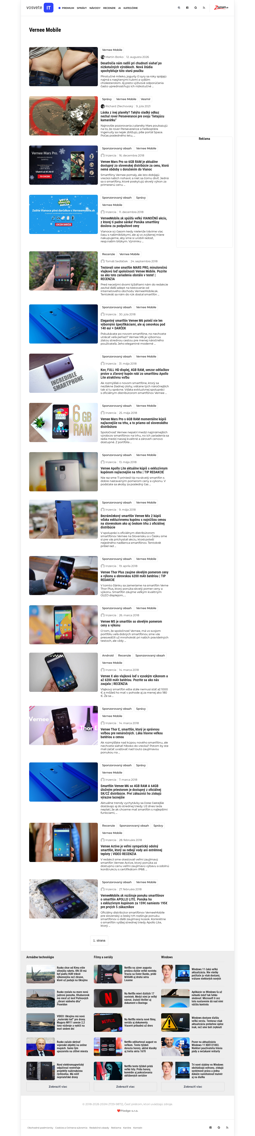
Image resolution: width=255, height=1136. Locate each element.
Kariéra (127, 1127)
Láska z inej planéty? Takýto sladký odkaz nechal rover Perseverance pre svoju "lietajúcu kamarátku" (132, 116)
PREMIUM (68, 8)
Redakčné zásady (99, 1127)
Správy (107, 99)
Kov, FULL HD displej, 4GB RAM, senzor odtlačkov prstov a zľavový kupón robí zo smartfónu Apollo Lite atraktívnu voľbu (135, 373)
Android (108, 655)
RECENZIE (109, 8)
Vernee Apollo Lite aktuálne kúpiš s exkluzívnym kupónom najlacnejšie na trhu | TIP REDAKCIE (134, 470)
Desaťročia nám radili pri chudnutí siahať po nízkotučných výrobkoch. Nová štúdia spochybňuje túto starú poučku (131, 67)
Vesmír (146, 99)
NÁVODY (95, 8)
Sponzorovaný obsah (117, 148)
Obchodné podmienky (40, 1127)
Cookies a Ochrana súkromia (71, 1127)
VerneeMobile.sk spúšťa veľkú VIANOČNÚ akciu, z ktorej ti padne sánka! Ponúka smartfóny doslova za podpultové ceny (134, 222)
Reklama (116, 1127)
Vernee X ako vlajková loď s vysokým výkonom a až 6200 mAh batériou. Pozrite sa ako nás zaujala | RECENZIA (134, 680)
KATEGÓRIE (131, 8)
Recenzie (108, 254)
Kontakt (137, 1127)
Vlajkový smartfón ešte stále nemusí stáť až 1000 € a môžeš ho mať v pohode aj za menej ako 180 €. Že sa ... (134, 693)
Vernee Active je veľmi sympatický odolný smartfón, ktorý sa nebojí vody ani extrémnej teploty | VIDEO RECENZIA (131, 850)
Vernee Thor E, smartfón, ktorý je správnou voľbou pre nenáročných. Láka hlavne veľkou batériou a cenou (132, 733)
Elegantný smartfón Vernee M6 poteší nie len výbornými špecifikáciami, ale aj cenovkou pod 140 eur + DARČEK (133, 324)
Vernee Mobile (112, 50)
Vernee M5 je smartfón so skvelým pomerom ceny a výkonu (131, 623)
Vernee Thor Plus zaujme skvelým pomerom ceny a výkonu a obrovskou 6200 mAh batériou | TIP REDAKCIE (134, 576)
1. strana (99, 940)
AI (119, 8)
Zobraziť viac (58, 1086)
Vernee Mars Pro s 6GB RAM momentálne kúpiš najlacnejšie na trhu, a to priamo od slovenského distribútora (134, 423)
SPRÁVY (82, 8)
